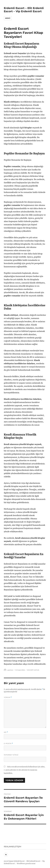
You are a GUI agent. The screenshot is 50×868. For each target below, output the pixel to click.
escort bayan (8, 861)
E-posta (8, 744)
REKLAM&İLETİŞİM (12, 846)
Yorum (8, 697)
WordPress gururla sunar (26, 864)
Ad (6, 732)
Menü (7, 18)
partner (10, 670)
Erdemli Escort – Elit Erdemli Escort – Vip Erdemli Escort (24, 9)
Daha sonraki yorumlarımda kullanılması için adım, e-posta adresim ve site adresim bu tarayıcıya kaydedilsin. (24, 770)
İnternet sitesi (11, 755)
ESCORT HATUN (33, 670)
